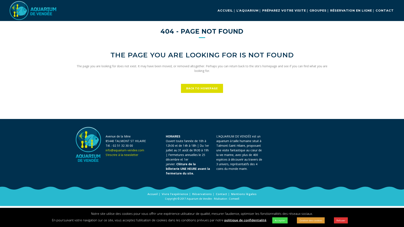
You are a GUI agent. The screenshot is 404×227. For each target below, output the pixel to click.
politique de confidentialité (245, 220)
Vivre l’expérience (175, 194)
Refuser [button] (340, 220)
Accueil (153, 194)
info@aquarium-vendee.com (125, 150)
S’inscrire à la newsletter (122, 155)
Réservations (202, 194)
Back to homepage (202, 88)
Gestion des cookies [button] (310, 220)
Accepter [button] (280, 220)
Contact (221, 194)
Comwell (234, 199)
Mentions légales (244, 194)
